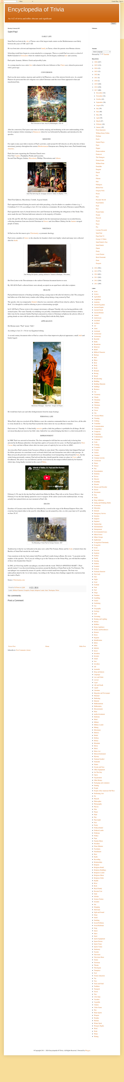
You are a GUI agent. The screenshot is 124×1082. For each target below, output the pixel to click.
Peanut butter (100, 212)
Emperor (96, 519)
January (98, 127)
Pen (97, 175)
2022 (96, 74)
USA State (97, 997)
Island (96, 659)
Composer (97, 431)
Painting (96, 785)
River (95, 883)
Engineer (96, 521)
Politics (96, 836)
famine (73, 221)
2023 (96, 71)
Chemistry (97, 400)
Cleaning (96, 418)
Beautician (97, 344)
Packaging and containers (102, 783)
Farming (96, 561)
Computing (97, 434)
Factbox (96, 556)
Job (95, 667)
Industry (96, 648)
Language (97, 674)
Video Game (98, 1007)
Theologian (52, 590)
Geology (96, 611)
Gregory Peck (100, 190)
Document (97, 492)
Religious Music (99, 875)
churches (11, 148)
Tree (95, 994)
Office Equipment (99, 770)
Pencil (98, 172)
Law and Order (98, 677)
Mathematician (98, 703)
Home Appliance (99, 627)
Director (96, 479)
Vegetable (97, 1002)
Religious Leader (39, 590)
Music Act (97, 751)
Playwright (97, 820)
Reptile (96, 880)
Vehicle (96, 1005)
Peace (97, 224)
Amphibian (97, 299)
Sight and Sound (99, 912)
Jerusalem (24, 55)
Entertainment (98, 527)
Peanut (98, 215)
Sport (95, 936)
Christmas (97, 405)
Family (96, 558)
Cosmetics (97, 447)
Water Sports (98, 1013)
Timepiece (97, 970)
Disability (97, 482)
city (27, 41)
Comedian (97, 423)
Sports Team (98, 944)
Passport (98, 263)
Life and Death (98, 685)
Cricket (96, 452)
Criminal (96, 455)
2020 (96, 81)
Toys (95, 981)
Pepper (98, 148)
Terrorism (97, 962)
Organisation (98, 777)
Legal (95, 682)
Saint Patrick (100, 245)
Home (47, 646)
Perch (97, 139)
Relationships (98, 862)
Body (95, 365)
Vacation (96, 999)
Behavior (97, 347)
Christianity (34, 233)
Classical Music (99, 416)
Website (96, 1021)
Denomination (98, 471)
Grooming (97, 616)
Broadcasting (98, 379)
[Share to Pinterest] (37, 588)
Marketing (97, 698)
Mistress (96, 733)
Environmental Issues (100, 532)
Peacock (98, 218)
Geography (97, 608)
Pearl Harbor (100, 203)
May (97, 115)
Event (95, 548)
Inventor (96, 656)
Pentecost (99, 154)
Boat (95, 363)
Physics (96, 807)
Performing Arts (99, 793)
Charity (96, 397)
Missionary (97, 730)
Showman (97, 910)
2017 (96, 90)
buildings (97, 386)
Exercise (96, 550)
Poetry (96, 825)
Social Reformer (99, 925)
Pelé (97, 181)
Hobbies (96, 624)
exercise (39, 428)
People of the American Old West (104, 791)
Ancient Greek (98, 310)
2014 (96, 274)
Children (96, 402)
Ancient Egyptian (99, 305)
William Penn (100, 163)
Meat (95, 711)
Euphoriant (97, 540)
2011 (96, 283)
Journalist (97, 669)
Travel (96, 991)
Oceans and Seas (99, 767)
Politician (97, 833)
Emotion (96, 516)
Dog (95, 495)
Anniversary (97, 318)
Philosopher (97, 801)
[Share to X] (34, 588)
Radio (96, 857)
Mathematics (98, 706)
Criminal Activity (99, 458)
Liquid (96, 688)
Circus (96, 410)
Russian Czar (98, 891)
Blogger (87, 1050)
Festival (96, 569)
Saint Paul (99, 233)
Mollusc (96, 738)
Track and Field (99, 983)
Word (95, 1028)
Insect (96, 651)
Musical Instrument (100, 754)
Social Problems (99, 923)
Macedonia (33, 158)
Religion (96, 865)
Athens (58, 158)
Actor (95, 291)
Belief (96, 349)
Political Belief (98, 828)
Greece (45, 221)
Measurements (98, 709)
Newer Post (11, 646)
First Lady (97, 574)
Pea (97, 227)
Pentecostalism (100, 151)
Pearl (97, 206)
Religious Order (99, 878)
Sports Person (98, 941)
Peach (98, 221)
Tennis (96, 960)
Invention (97, 653)
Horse (96, 635)
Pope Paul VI (100, 236)
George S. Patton (101, 239)
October (99, 99)
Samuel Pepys (100, 142)
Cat (95, 392)
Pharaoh (96, 799)
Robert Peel (99, 187)
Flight (96, 579)
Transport (97, 989)
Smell (95, 917)
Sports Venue (98, 947)
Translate (106, 54)
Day (95, 468)
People (32, 590)
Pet (95, 796)
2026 (96, 62)
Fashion (96, 563)
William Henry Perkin (102, 133)
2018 (96, 87)
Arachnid (97, 320)
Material (96, 701)
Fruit (95, 587)
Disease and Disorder (100, 487)
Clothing (96, 421)
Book (95, 368)
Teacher (96, 952)
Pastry (98, 251)
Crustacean (97, 460)
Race (95, 854)
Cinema (96, 408)
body (71, 549)
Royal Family (98, 888)
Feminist (96, 566)
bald (80, 335)
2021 (96, 77)
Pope (95, 838)
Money (96, 740)
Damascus (36, 132)
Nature (96, 764)
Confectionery (98, 437)
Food (95, 582)
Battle (96, 342)
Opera (96, 775)
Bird (95, 357)
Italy (77, 454)
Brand (96, 376)
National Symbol (99, 759)
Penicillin (99, 166)
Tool (95, 973)
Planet (96, 812)
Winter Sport (98, 1023)
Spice (95, 933)
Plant (95, 814)
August (98, 105)
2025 (96, 65)
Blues (95, 360)
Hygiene (96, 637)
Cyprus (17, 156)
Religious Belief (99, 867)
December (99, 93)
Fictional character (99, 571)
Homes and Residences (101, 630)
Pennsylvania (100, 160)
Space (96, 931)
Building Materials (99, 384)
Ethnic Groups (98, 537)
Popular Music (98, 841)
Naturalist (97, 762)
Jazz (95, 661)
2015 (96, 271)
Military (96, 722)
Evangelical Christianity (101, 542)
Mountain (97, 743)
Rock (95, 886)
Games (96, 600)
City (95, 413)
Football (96, 585)
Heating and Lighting (100, 619)
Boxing (96, 373)
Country (96, 450)
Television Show (99, 957)
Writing (96, 1036)
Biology (96, 355)
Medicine (97, 717)
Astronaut (97, 331)
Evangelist (27, 590)
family (43, 48)
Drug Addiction (99, 500)
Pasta (97, 260)
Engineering (97, 524)
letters (26, 238)
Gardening (97, 603)
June (97, 111)
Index (95, 645)
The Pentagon (100, 157)
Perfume (98, 136)
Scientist (96, 902)
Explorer (96, 553)
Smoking (96, 920)
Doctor (96, 489)
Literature (97, 690)
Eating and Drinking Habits (102, 503)
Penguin (98, 169)
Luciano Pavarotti (101, 230)
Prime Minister (98, 846)
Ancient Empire (99, 307)
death (16, 240)
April (98, 118)
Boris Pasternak (100, 257)
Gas (95, 606)
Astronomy (97, 336)
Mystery (96, 756)
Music (96, 748)
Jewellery (97, 664)
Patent (98, 248)
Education (97, 508)
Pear (97, 209)
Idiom (96, 643)
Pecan (98, 193)
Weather (96, 1018)
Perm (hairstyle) (101, 130)
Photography (98, 804)
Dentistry (97, 474)
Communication (99, 426)
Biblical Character (18, 590)
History (96, 622)
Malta (44, 462)
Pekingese (99, 184)
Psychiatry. (97, 849)
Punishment (97, 851)
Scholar (96, 896)
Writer (57, 590)
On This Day (98, 772)
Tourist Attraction (99, 976)
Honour (96, 632)
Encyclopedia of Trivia (36, 9)
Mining (96, 727)
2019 (96, 84)
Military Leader (98, 725)
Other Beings (98, 780)
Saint (46, 590)
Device (96, 476)
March (98, 121)
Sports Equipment (99, 939)
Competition (98, 429)
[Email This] (30, 588)
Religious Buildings (100, 870)
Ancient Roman (99, 313)
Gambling (97, 598)
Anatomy (97, 302)
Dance (96, 463)
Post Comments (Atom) (23, 650)
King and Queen (99, 672)
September (99, 102)
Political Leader (99, 830)
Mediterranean (43, 146)
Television (97, 954)
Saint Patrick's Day (102, 242)
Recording (97, 859)
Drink (96, 497)
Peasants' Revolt (101, 200)
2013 (96, 277)
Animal (96, 315)
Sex (95, 904)
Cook (95, 442)
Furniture (97, 595)
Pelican (98, 178)
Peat (97, 197)
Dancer (96, 466)
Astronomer (97, 334)
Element (96, 511)
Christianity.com (19, 580)
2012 (96, 280)
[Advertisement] (13, 1059)
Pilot (95, 809)
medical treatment (99, 714)
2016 (96, 268)
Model (96, 735)
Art (95, 326)
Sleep (95, 915)
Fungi (96, 592)
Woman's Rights (99, 1026)
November (99, 96)
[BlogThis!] (32, 588)
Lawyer (96, 680)
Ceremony (97, 394)
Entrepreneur (98, 529)
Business (96, 389)
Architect (97, 323)
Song (95, 928)
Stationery (97, 949)
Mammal (96, 696)
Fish (95, 577)
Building (96, 381)
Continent (97, 439)
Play (95, 817)
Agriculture (97, 297)
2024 (96, 68)
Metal (95, 719)
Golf (95, 614)
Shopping (97, 907)
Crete (74, 457)
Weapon (96, 1015)
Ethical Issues (98, 534)
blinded (34, 302)
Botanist (96, 371)
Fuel (95, 590)
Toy (95, 978)
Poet (95, 822)
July (97, 108)
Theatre (96, 965)
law (66, 55)
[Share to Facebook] (36, 588)
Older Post (82, 646)
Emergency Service (100, 513)
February (99, 124)
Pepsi (97, 145)
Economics (97, 505)
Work (95, 1031)
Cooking (96, 445)
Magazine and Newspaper (102, 693)
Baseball (96, 339)
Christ (62, 65)
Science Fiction (98, 899)
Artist (95, 328)
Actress (96, 294)
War (95, 1010)
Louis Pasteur (100, 254)
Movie (96, 746)
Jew (30, 65)
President (97, 843)
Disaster (96, 484)
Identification (98, 640)
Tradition (96, 986)
